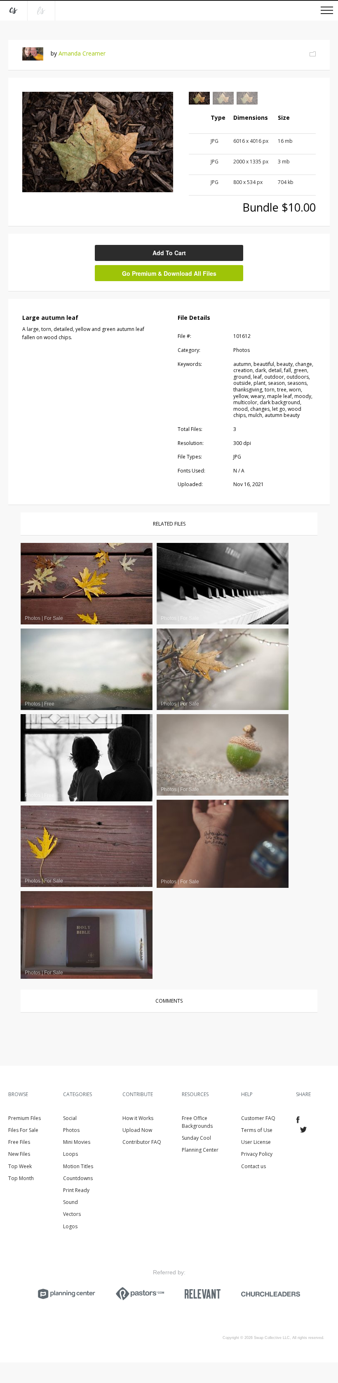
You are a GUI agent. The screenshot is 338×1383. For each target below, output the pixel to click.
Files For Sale (23, 1130)
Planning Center (200, 1149)
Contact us (253, 1166)
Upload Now (137, 1130)
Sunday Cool (196, 1137)
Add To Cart (169, 253)
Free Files (19, 1142)
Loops (70, 1153)
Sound (70, 1202)
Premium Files (24, 1118)
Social (70, 1118)
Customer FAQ (258, 1118)
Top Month (21, 1178)
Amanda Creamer (82, 53)
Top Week (20, 1166)
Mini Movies (76, 1142)
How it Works (137, 1118)
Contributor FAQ (141, 1142)
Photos (71, 1130)
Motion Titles (78, 1166)
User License (256, 1142)
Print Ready (76, 1190)
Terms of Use (256, 1130)
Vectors (72, 1214)
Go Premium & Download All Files (169, 273)
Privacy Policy (256, 1153)
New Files (19, 1153)
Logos (70, 1226)
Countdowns (78, 1178)
